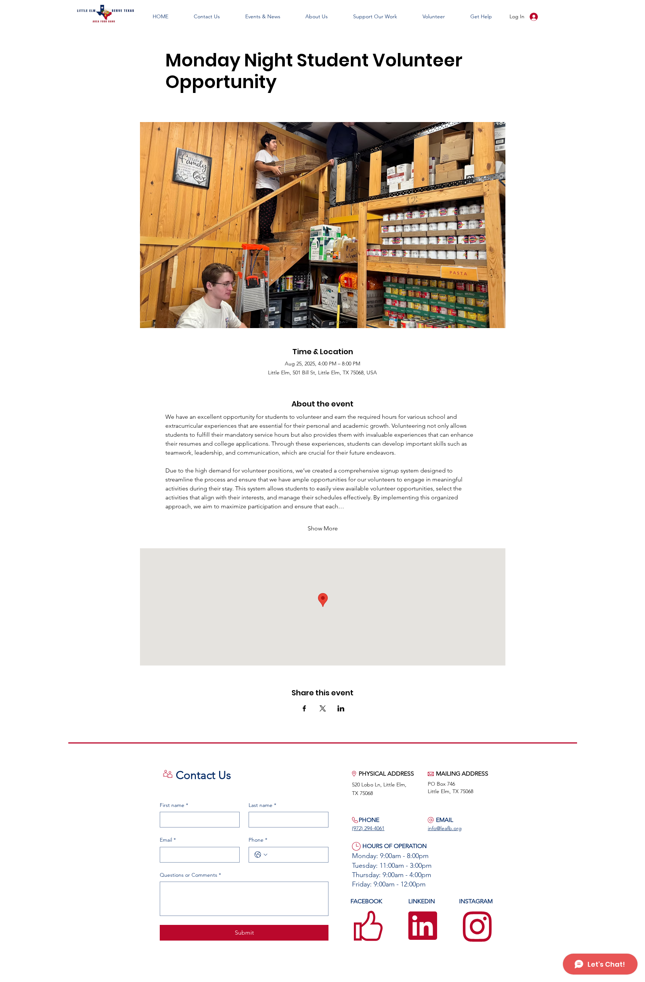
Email (168, 839)
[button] (263, 16)
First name (174, 805)
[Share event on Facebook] (304, 708)
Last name (262, 805)
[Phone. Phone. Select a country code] (260, 854)
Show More (323, 528)
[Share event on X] (322, 708)
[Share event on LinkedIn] (341, 708)
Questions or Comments (190, 875)
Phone (258, 839)
